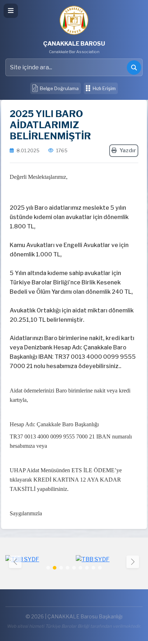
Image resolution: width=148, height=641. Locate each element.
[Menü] (11, 11)
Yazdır (128, 150)
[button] (132, 562)
